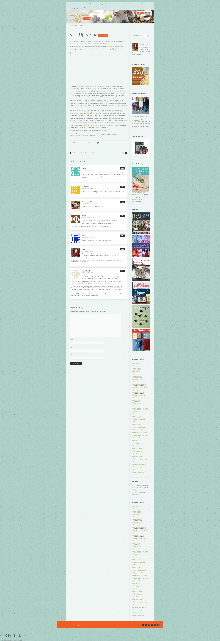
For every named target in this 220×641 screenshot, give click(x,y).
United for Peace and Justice (98, 125)
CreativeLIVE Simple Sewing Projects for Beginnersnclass (140, 118)
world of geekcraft (139, 472)
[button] (84, 7)
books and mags (138, 379)
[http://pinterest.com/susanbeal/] (143, 13)
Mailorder (75, 43)
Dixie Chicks (80, 86)
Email (71, 347)
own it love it (137, 443)
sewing (136, 461)
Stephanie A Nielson (88, 202)
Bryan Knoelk (86, 270)
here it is (96, 43)
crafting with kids (139, 398)
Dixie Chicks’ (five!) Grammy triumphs (108, 133)
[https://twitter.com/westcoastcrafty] (140, 13)
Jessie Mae (85, 186)
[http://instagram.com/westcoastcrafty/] (138, 13)
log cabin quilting (138, 430)
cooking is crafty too (139, 395)
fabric (146, 408)
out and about (138, 437)
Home (71, 25)
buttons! (136, 387)
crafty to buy (137, 408)
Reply (122, 168)
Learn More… (135, 494)
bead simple (137, 368)
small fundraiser (85, 125)
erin (83, 235)
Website (72, 355)
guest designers (138, 416)
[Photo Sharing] (98, 68)
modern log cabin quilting (141, 432)
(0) (98, 143)
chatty (136, 390)
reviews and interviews (140, 459)
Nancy (84, 168)
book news (137, 374)
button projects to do (140, 384)
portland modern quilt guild (141, 445)
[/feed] (146, 13)
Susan (84, 249)
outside (136, 440)
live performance (85, 135)
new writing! (137, 435)
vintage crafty (138, 467)
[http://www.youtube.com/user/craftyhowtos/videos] (149, 13)
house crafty (137, 424)
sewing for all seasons (140, 464)
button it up (137, 382)
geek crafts (137, 414)
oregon (147, 435)
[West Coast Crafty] (80, 17)
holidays (136, 422)
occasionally (114, 46)
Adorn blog (110, 41)
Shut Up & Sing (83, 34)
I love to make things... (140, 427)
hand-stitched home (139, 419)
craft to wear (137, 403)
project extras (138, 448)
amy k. (84, 215)
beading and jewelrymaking (141, 366)
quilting (136, 453)
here (138, 126)
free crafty (137, 411)
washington (137, 469)
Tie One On (84, 43)
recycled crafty (138, 456)
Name (71, 339)
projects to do (138, 451)
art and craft (137, 363)
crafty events (138, 406)
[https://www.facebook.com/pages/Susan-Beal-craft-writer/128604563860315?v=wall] (135, 13)
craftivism (83, 143)
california (76, 25)
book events (137, 371)
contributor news (139, 392)
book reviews (138, 376)
